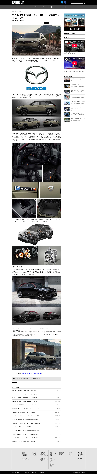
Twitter (62, 2)
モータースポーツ (53, 467)
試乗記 (23, 453)
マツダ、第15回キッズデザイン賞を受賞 (37, 426)
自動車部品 (34, 452)
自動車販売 (24, 454)
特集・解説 (62, 7)
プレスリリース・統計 (71, 7)
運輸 (51, 455)
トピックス (52, 461)
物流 (51, 457)
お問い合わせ (26, 472)
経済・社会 (48, 7)
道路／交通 (52, 454)
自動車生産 (34, 454)
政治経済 (52, 463)
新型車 (23, 452)
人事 (51, 465)
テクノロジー (55, 7)
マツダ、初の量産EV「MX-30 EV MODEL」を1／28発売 (37, 401)
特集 (69, 453)
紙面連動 (70, 452)
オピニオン (71, 455)
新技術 (60, 454)
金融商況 (52, 464)
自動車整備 (43, 452)
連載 (69, 454)
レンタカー (24, 457)
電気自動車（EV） (37, 378)
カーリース (24, 458)
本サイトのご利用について (17, 472)
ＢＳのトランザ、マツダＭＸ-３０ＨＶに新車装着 (37, 441)
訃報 (51, 466)
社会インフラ (52, 458)
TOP (22, 7)
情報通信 (61, 453)
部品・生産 (34, 7)
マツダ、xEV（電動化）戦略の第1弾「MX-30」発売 (37, 390)
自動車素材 (34, 453)
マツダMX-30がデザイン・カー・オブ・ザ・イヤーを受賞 (37, 415)
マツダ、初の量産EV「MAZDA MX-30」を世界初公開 (37, 397)
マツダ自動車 (24, 378)
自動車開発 (61, 452)
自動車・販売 (27, 7)
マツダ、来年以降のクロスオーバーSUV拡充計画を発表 (37, 434)
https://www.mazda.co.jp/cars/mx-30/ (31, 373)
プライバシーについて (34, 472)
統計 (79, 459)
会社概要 (42, 472)
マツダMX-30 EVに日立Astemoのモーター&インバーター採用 (37, 408)
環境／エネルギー (53, 453)
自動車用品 (43, 454)
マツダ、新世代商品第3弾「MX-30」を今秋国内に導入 (37, 404)
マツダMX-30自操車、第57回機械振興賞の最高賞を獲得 (37, 419)
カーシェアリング (25, 459)
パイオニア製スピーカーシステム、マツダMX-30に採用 (37, 437)
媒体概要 (14, 452)
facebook (65, 2)
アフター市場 (41, 7)
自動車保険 (43, 458)
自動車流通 (24, 455)
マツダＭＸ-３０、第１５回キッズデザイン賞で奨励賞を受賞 (37, 423)
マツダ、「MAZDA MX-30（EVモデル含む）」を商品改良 (37, 394)
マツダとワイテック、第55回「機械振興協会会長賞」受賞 (37, 430)
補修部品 (42, 453)
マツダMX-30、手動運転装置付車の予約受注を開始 (37, 412)
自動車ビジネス (53, 452)
